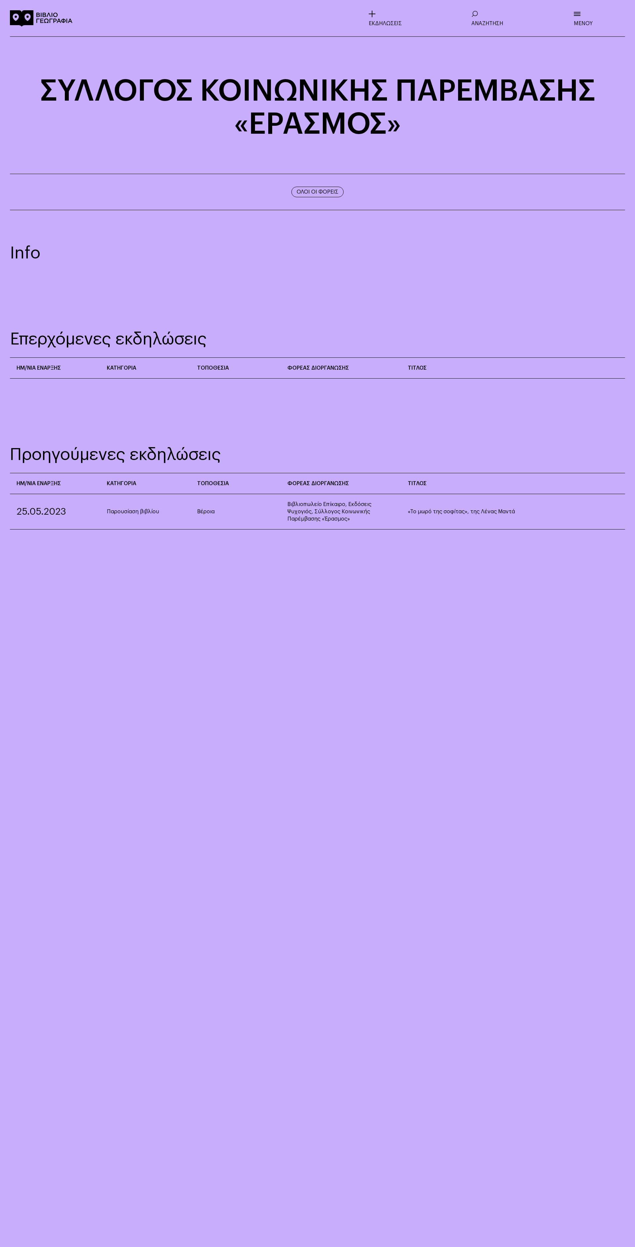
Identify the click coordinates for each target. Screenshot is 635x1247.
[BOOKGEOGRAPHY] (41, 18)
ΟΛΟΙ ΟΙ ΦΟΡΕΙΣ (317, 192)
